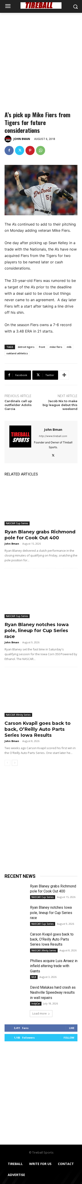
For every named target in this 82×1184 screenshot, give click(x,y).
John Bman (21, 139)
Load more (39, 1013)
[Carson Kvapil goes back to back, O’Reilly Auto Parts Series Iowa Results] (41, 695)
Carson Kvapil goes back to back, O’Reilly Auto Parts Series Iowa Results (38, 729)
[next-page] (15, 763)
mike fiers (56, 347)
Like (71, 1028)
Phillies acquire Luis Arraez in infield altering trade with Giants (53, 966)
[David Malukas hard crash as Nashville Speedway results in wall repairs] (15, 992)
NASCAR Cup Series (17, 523)
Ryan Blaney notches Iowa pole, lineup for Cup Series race (37, 630)
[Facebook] (9, 150)
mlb (69, 347)
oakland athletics (17, 353)
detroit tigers (26, 347)
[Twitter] (19, 150)
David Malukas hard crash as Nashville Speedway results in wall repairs (53, 992)
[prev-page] (7, 763)
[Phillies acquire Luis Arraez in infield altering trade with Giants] (15, 966)
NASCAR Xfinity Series (18, 714)
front (42, 347)
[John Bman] (9, 139)
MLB (33, 977)
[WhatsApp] (40, 150)
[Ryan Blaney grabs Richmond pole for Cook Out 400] (41, 503)
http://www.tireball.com (53, 436)
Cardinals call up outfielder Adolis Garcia (18, 405)
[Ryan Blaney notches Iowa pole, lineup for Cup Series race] (41, 596)
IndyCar (35, 1003)
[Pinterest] (30, 150)
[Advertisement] (41, 56)
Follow (69, 1037)
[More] (64, 375)
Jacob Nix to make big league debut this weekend (60, 405)
